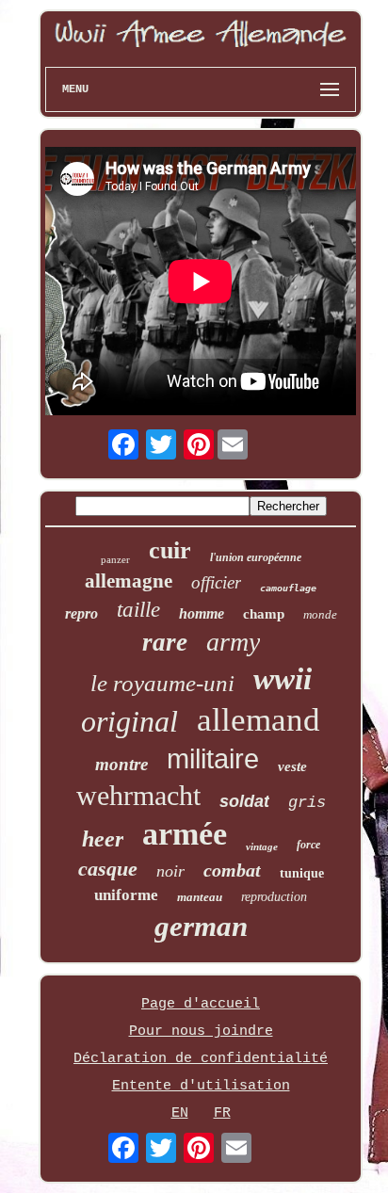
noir (170, 871)
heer (102, 839)
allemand (258, 719)
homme (201, 613)
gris (307, 803)
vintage (262, 846)
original (129, 721)
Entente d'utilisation (201, 1086)
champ (263, 613)
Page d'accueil (200, 1004)
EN (179, 1113)
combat (232, 870)
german (201, 926)
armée (184, 833)
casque (107, 868)
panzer (115, 559)
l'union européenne (255, 557)
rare (164, 642)
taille (138, 609)
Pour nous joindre (201, 1032)
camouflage (288, 588)
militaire (213, 759)
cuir (170, 550)
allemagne (128, 581)
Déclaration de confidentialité (200, 1059)
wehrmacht (138, 795)
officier (216, 582)
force (308, 844)
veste (292, 766)
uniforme (126, 895)
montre (121, 764)
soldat (244, 801)
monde (320, 614)
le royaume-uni (162, 683)
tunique (302, 873)
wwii (282, 679)
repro (81, 613)
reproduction (274, 897)
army (233, 641)
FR (222, 1113)
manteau (199, 897)
